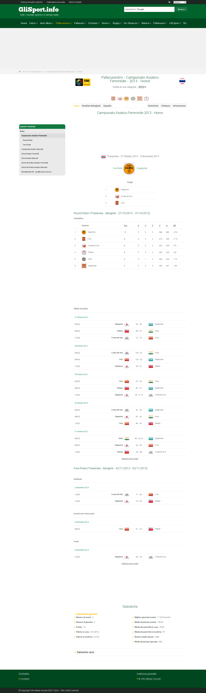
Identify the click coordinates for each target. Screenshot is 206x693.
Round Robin (27, 140)
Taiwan (91, 252)
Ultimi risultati (75, 2)
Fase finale (27, 145)
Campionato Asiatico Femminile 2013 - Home (63, 71)
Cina (122, 203)
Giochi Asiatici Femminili (30, 154)
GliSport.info (30, 10)
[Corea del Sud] (120, 98)
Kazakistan (92, 265)
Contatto (24, 678)
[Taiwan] (146, 98)
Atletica (145, 23)
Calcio (32, 23)
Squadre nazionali (27, 127)
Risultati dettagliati (91, 105)
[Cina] (113, 98)
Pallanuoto (159, 23)
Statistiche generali (87, 614)
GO (184, 23)
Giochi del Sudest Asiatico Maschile (34, 167)
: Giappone (141, 168)
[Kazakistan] (140, 98)
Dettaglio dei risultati (130, 458)
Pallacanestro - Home (29, 120)
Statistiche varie (85, 652)
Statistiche (153, 105)
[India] (133, 98)
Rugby (116, 23)
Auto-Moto (45, 23)
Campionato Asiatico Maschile (32, 149)
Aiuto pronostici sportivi (32, 2)
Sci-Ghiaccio (130, 23)
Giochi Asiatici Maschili (29, 158)
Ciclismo (92, 23)
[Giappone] (126, 98)
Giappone (125, 189)
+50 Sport (174, 23)
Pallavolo (79, 23)
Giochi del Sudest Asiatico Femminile (34, 163)
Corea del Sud (126, 196)
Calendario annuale (56, 2)
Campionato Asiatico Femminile (34, 136)
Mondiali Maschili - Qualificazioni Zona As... (37, 172)
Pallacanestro (63, 23)
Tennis (104, 23)
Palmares (165, 105)
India (90, 259)
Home (24, 23)
